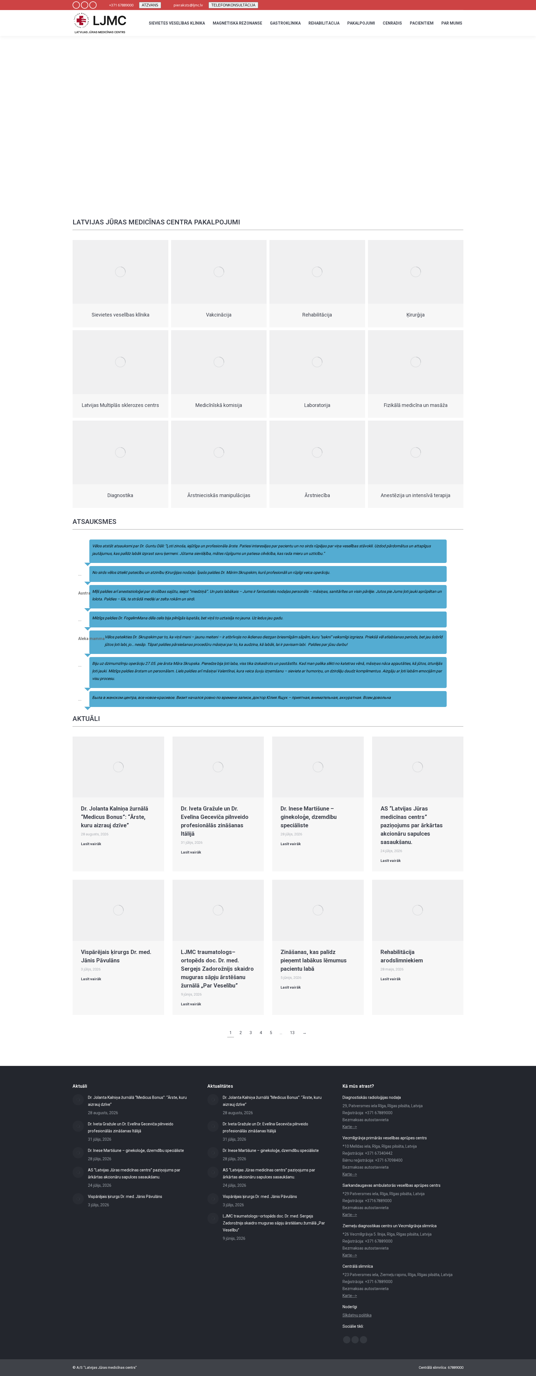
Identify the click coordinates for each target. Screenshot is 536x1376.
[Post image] (78, 1099)
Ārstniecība (317, 495)
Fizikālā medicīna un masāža (416, 405)
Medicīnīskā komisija (218, 405)
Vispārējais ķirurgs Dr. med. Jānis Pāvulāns (125, 1196)
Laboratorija (317, 405)
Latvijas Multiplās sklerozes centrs (120, 405)
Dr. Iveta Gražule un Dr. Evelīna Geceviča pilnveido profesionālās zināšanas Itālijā (130, 1127)
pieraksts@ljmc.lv (188, 5)
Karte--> (350, 1127)
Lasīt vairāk (91, 844)
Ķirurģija (415, 315)
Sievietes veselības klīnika (120, 315)
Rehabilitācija (317, 315)
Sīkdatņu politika (357, 1315)
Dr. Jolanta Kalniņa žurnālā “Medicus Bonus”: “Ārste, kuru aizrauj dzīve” (114, 817)
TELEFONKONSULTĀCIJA (233, 5)
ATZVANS (150, 5)
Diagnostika (120, 495)
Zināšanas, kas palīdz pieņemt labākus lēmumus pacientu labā (314, 960)
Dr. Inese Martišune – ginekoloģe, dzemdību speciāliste (309, 817)
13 (292, 1032)
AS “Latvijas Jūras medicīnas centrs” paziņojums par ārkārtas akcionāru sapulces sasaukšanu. (412, 825)
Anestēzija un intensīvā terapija (415, 495)
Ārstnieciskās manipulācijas (218, 495)
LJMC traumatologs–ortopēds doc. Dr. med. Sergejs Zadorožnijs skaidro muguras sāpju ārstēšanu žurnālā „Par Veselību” (217, 969)
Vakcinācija (218, 315)
